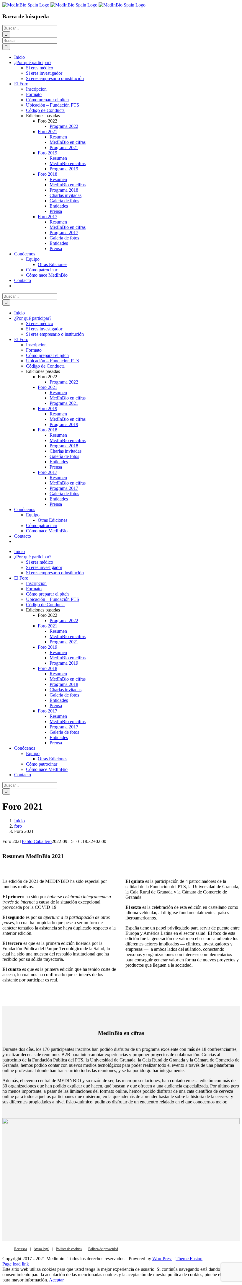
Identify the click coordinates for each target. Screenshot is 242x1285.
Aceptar (56, 1279)
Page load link (15, 1263)
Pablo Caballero (37, 841)
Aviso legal (41, 1249)
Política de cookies (69, 1249)
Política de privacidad (103, 1249)
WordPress (162, 1258)
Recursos (20, 1249)
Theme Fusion (189, 1258)
